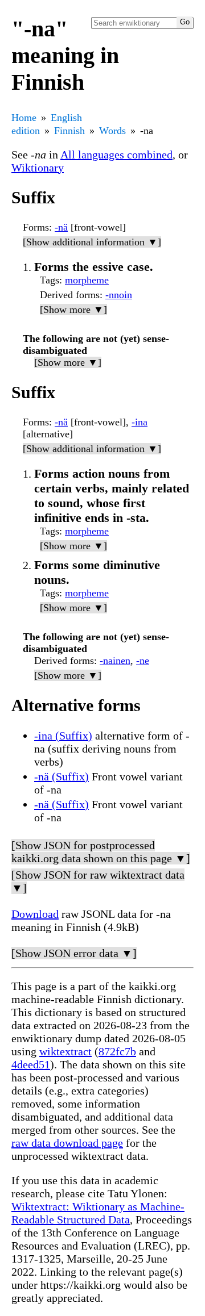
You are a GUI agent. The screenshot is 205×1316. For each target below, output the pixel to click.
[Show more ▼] (73, 309)
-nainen (115, 660)
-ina (139, 422)
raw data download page (67, 1143)
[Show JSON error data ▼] (74, 953)
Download (35, 914)
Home (23, 117)
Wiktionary (37, 167)
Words (112, 130)
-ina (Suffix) (63, 735)
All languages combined (116, 154)
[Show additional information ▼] (92, 242)
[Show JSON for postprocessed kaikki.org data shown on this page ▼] (100, 851)
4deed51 (30, 1064)
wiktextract (65, 1051)
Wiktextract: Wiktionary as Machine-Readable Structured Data (97, 1213)
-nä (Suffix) (61, 776)
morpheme (87, 280)
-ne (142, 660)
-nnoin (118, 294)
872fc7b (117, 1051)
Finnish (69, 130)
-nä (61, 227)
